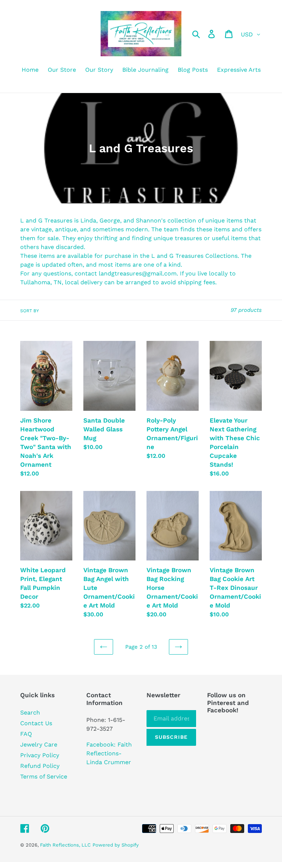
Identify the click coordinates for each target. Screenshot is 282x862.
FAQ (26, 733)
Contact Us (36, 723)
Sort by (29, 310)
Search (30, 712)
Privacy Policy (39, 755)
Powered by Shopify (116, 845)
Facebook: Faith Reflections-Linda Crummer (109, 753)
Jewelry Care (38, 744)
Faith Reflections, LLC (65, 845)
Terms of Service (43, 776)
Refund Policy (39, 765)
